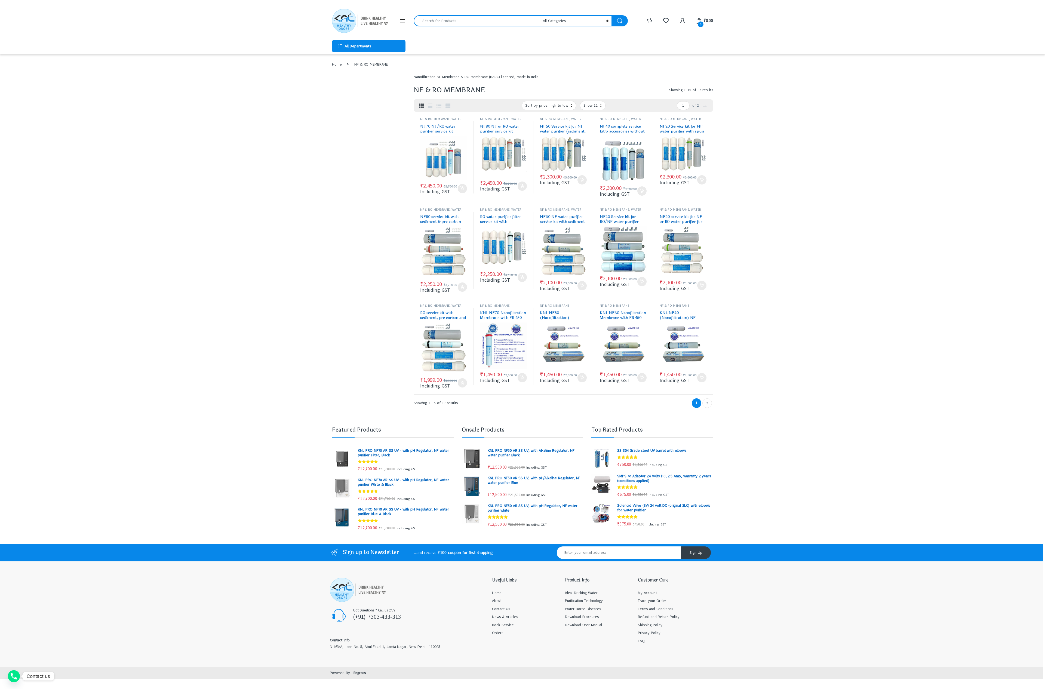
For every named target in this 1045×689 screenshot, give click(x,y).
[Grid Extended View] (430, 105)
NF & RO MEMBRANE (435, 119)
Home (337, 64)
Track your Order (652, 600)
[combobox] (477, 20)
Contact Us (501, 608)
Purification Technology (584, 600)
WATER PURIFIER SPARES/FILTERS (441, 121)
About (497, 600)
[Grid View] (421, 105)
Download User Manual (583, 625)
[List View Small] (447, 105)
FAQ (641, 641)
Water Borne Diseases (583, 608)
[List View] (439, 105)
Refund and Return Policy (659, 616)
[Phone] (14, 676)
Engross (360, 672)
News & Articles (505, 616)
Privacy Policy (649, 632)
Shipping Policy (650, 625)
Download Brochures (581, 616)
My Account (647, 592)
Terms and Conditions (655, 608)
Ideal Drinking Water (581, 592)
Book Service (503, 625)
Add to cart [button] (462, 188)
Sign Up (696, 552)
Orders (497, 632)
